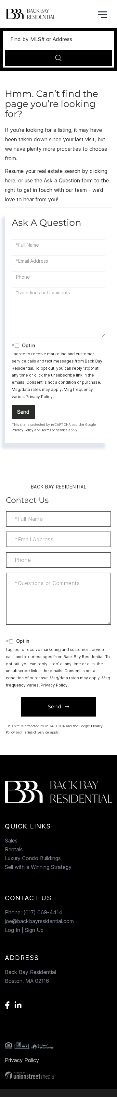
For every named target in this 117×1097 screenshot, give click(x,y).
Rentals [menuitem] (14, 849)
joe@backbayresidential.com (39, 921)
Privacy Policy (39, 396)
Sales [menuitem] (11, 840)
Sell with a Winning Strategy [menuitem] (38, 867)
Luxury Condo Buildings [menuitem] (33, 858)
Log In (12, 930)
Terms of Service (54, 430)
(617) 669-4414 (42, 912)
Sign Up (34, 930)
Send (23, 412)
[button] (58, 58)
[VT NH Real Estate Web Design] (58, 1075)
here (10, 180)
